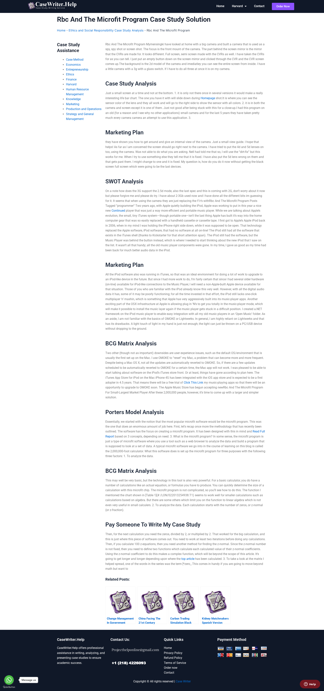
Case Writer (183, 681)
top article (187, 559)
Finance (71, 79)
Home (220, 6)
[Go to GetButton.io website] (9, 687)
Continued (118, 210)
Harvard (237, 6)
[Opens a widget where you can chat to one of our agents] (310, 684)
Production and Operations (83, 109)
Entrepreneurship (77, 69)
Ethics (70, 74)
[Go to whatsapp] (9, 680)
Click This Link (193, 382)
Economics (73, 64)
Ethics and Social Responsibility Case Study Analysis (106, 30)
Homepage (208, 98)
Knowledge (73, 99)
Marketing (72, 104)
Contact (259, 6)
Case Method (74, 59)
